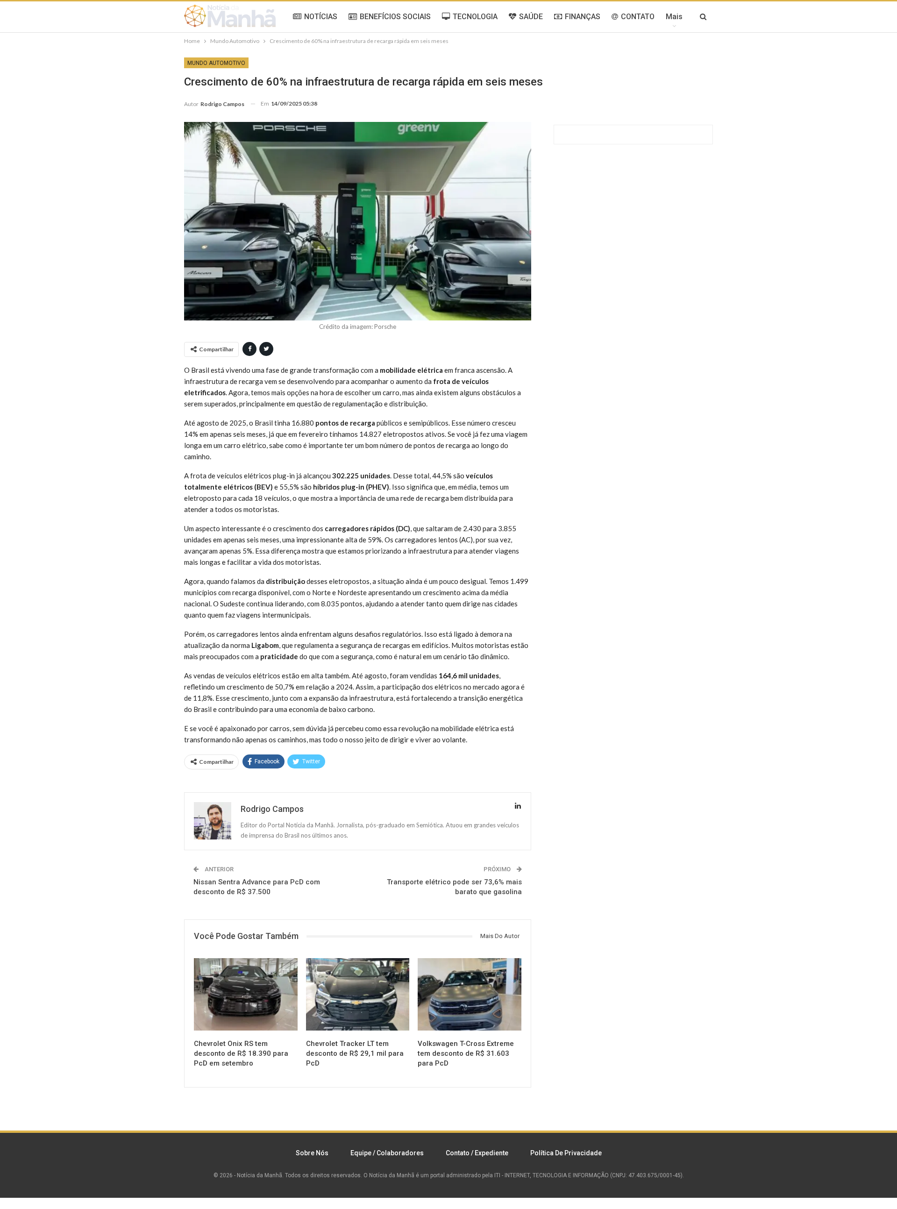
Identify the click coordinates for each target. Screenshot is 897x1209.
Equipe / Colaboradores (387, 1153)
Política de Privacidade (566, 1153)
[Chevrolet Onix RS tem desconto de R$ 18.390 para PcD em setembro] (246, 994)
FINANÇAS (582, 16)
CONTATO (638, 16)
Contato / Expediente (477, 1153)
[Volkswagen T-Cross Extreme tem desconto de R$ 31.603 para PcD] (469, 994)
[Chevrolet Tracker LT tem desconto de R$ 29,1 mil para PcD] (358, 994)
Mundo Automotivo (216, 63)
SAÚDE (531, 16)
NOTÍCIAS (320, 16)
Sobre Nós (312, 1153)
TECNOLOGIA (475, 16)
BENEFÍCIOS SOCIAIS (395, 16)
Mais (674, 16)
